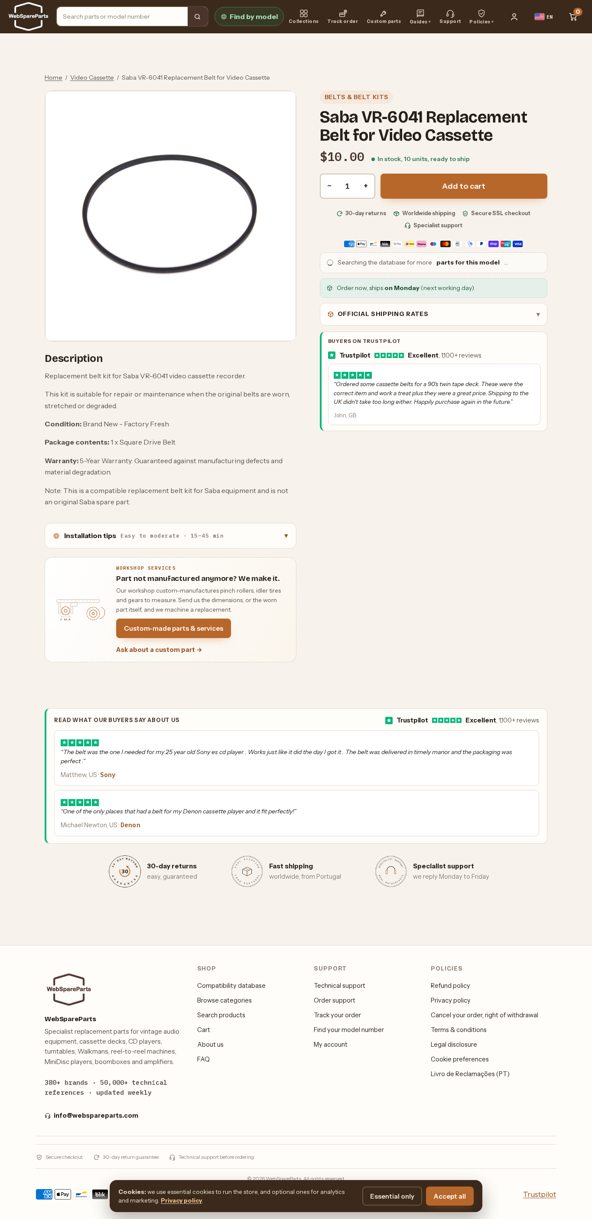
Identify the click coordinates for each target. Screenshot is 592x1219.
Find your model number (349, 1030)
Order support (334, 1000)
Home (53, 77)
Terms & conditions (459, 1030)
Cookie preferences (460, 1059)
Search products (221, 1015)
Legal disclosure (454, 1044)
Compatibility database (231, 986)
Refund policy (450, 986)
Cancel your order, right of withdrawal (484, 1015)
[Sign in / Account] (514, 16)
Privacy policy (451, 1000)
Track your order (337, 1015)
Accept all (450, 1196)
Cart (203, 1030)
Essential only (392, 1196)
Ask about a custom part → (159, 650)
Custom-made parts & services (173, 628)
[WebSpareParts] (28, 16)
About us (210, 1044)
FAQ (203, 1059)
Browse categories (224, 1000)
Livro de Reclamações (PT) (470, 1074)
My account (331, 1044)
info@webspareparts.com (96, 1115)
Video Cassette (92, 77)
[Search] (198, 16)
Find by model (254, 16)
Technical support (339, 986)
